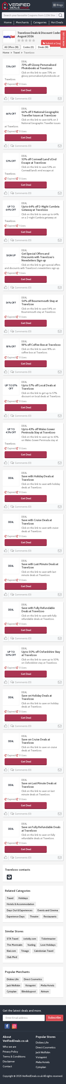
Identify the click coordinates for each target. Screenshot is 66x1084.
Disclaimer (9, 1061)
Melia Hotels (47, 985)
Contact (7, 1066)
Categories (40, 22)
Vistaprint (30, 985)
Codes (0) (28, 47)
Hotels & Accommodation (20, 904)
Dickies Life (13, 979)
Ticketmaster (48, 938)
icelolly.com (29, 938)
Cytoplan (11, 991)
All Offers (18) (11, 47)
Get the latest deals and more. (22, 1010)
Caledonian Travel (43, 950)
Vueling (31, 944)
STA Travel (12, 938)
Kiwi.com (11, 950)
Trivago (25, 950)
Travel (16, 52)
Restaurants (50, 916)
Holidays (23, 898)
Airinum (45, 991)
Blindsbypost (29, 991)
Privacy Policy (10, 1051)
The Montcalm (14, 944)
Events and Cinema (48, 910)
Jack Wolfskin (13, 985)
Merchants (22, 22)
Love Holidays (48, 944)
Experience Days (16, 916)
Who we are (9, 1046)
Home (8, 22)
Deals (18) (43, 47)
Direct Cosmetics (33, 979)
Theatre (34, 916)
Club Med (12, 957)
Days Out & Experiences (19, 910)
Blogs (60, 4)
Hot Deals (57, 22)
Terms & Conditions (14, 1056)
